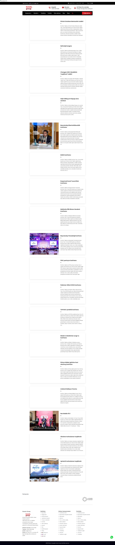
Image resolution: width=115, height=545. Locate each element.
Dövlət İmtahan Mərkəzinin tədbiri (71, 21)
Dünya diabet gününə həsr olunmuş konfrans (69, 363)
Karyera (43, 525)
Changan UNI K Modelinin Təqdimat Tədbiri (68, 73)
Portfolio (43, 521)
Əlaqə (43, 530)
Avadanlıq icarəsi (63, 512)
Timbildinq (62, 530)
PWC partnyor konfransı (68, 260)
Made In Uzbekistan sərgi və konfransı (69, 337)
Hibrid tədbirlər (63, 521)
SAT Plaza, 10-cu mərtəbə (83, 7)
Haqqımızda (44, 514)
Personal (61, 532)
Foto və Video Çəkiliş (64, 520)
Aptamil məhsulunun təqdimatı (71, 461)
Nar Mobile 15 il (65, 414)
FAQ (42, 527)
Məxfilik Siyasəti (45, 529)
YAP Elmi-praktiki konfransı (69, 310)
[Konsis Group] (29, 8)
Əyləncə (61, 518)
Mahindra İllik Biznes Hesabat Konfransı (70, 210)
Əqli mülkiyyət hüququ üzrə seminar (69, 100)
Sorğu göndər (87, 13)
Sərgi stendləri (62, 527)
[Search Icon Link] (72, 13)
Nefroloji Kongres (66, 46)
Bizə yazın (67, 7)
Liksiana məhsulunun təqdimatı (71, 437)
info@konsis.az (68, 8)
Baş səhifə (44, 512)
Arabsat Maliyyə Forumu (68, 389)
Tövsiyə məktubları (45, 520)
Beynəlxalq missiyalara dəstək (66, 514)
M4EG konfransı (65, 155)
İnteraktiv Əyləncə (63, 523)
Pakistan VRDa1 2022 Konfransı (70, 285)
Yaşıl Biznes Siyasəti (46, 518)
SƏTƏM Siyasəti (45, 516)
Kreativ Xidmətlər (63, 525)
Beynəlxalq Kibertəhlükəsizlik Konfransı (70, 126)
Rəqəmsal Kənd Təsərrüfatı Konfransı (69, 182)
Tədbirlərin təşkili (63, 534)
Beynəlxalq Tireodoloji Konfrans (71, 236)
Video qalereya (45, 523)
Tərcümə (61, 529)
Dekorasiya (62, 516)
